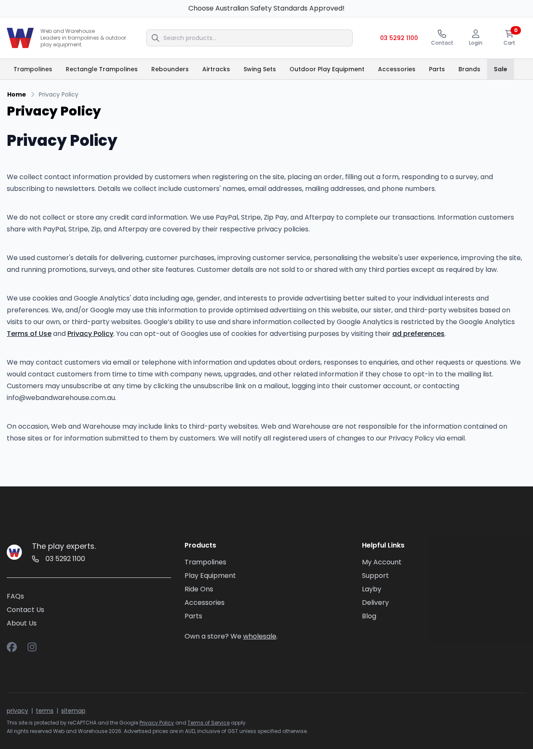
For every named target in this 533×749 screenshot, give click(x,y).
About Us (22, 623)
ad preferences (418, 333)
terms (45, 710)
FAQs (15, 596)
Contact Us (25, 610)
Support (375, 575)
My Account (382, 562)
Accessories (205, 602)
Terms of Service (208, 722)
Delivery (375, 602)
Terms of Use (29, 333)
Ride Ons (199, 589)
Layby (371, 589)
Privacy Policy (90, 333)
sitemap (73, 710)
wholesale (259, 636)
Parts (193, 616)
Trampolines (205, 562)
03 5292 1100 (399, 38)
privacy (17, 710)
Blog (369, 616)
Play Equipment (210, 575)
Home (16, 94)
